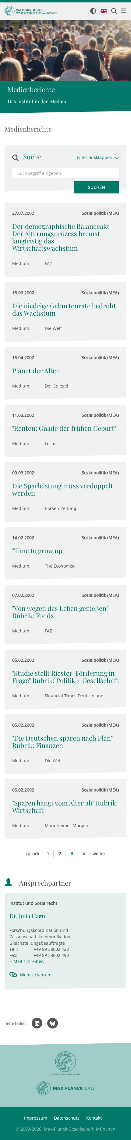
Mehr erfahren (35, 975)
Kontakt (94, 1118)
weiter (99, 853)
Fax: (13, 955)
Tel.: (13, 949)
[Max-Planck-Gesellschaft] (65, 1063)
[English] (104, 12)
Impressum (35, 1118)
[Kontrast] (93, 11)
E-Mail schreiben (26, 961)
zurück (32, 853)
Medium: (21, 263)
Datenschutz (67, 1118)
